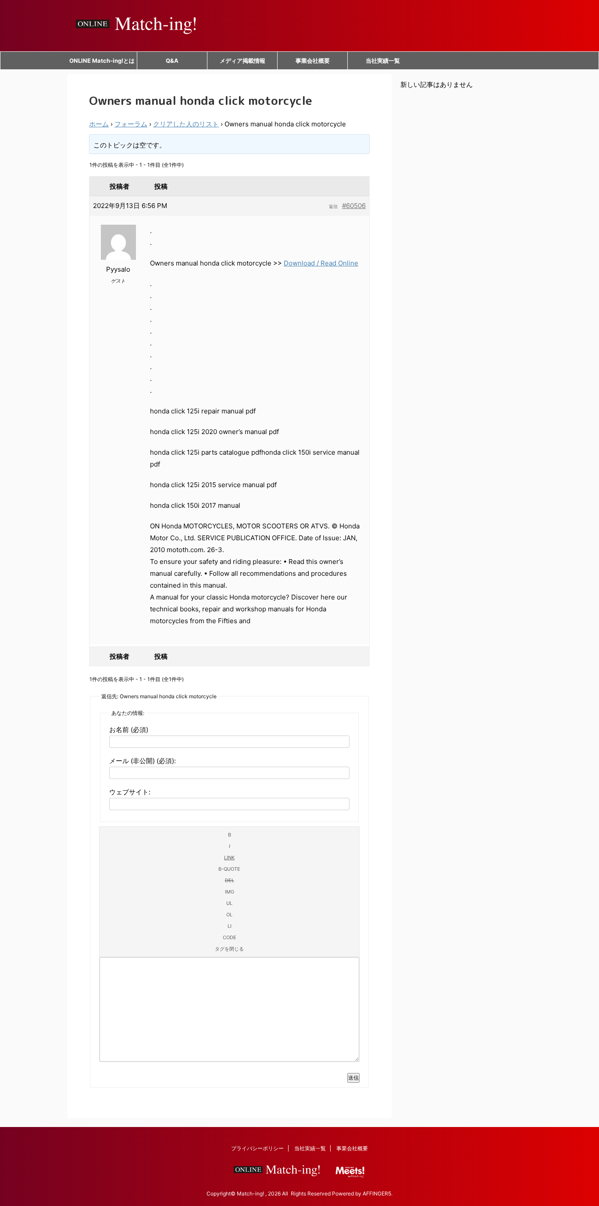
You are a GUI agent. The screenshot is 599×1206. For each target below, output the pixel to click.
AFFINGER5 (377, 1193)
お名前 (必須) (128, 729)
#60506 (354, 205)
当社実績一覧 (383, 60)
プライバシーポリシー (257, 1148)
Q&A (172, 60)
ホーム (99, 124)
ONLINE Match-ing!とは (102, 60)
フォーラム (130, 124)
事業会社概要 (313, 60)
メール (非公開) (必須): (142, 761)
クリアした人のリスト (186, 124)
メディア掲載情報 (242, 60)
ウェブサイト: (129, 792)
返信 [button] (333, 206)
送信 (353, 1077)
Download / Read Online (321, 263)
